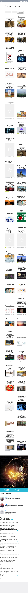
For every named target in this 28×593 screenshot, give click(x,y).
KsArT (22, 184)
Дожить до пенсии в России (21, 352)
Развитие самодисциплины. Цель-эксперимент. (10, 85)
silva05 (22, 369)
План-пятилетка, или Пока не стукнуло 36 (21, 33)
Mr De (22, 401)
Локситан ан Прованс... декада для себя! (9, 33)
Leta (22, 211)
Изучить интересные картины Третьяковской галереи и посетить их (10, 334)
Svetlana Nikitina (22, 19)
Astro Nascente (22, 385)
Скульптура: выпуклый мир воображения (22, 268)
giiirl (10, 320)
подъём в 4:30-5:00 (22, 86)
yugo (22, 35)
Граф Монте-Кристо (21, 367)
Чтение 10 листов (9, 161)
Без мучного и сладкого (10, 381)
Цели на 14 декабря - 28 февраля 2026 (21, 382)
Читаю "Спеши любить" (10, 18)
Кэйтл (10, 307)
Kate (10, 69)
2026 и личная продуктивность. (21, 182)
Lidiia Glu (22, 111)
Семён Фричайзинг (10, 141)
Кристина (10, 273)
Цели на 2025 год (9, 306)
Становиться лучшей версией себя (9, 367)
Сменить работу (21, 337)
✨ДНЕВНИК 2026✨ (21, 285)
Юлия (22, 232)
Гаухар (22, 198)
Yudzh (10, 369)
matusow (10, 88)
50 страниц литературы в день (9, 230)
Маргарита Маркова (22, 149)
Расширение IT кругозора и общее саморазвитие (22, 398)
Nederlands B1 (10, 319)
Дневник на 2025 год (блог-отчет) (9, 285)
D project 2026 (10, 102)
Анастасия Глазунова (22, 307)
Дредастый (22, 255)
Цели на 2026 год (9, 68)
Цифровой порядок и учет (10, 214)
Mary (10, 20)
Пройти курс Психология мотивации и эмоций (21, 52)
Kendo (22, 88)
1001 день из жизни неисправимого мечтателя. (14, 505)
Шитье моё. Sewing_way (9, 401)
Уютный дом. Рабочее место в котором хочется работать (21, 417)
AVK (22, 354)
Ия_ (10, 403)
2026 (21, 210)
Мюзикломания (21, 441)
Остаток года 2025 (9, 252)
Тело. (9, 419)
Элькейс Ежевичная (10, 338)
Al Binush (10, 383)
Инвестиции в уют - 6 (21, 17)
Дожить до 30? (22, 254)
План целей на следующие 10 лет (10, 48)
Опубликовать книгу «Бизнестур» (10, 139)
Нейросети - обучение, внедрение (21, 124)
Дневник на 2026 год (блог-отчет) (21, 196)
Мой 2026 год (9, 197)
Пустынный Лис (22, 320)
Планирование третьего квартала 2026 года (22, 69)
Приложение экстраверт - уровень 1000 (9, 352)
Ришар (22, 270)
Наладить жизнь (21, 319)
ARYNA (22, 287)
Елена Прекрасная (22, 168)
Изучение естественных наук (9, 271)
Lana (10, 51)
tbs (10, 103)
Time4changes (22, 55)
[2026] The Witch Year (9, 182)
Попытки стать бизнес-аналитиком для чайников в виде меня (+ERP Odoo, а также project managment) (21, 302)
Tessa (10, 162)
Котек (10, 354)
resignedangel (10, 184)
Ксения (6, 497)
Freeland (22, 126)
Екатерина (10, 198)
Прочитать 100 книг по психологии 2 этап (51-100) (22, 229)
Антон (10, 232)
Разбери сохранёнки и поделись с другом (21, 146)
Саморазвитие (21, 110)
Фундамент (10, 125)
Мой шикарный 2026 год (21, 166)
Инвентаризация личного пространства (12, 498)
